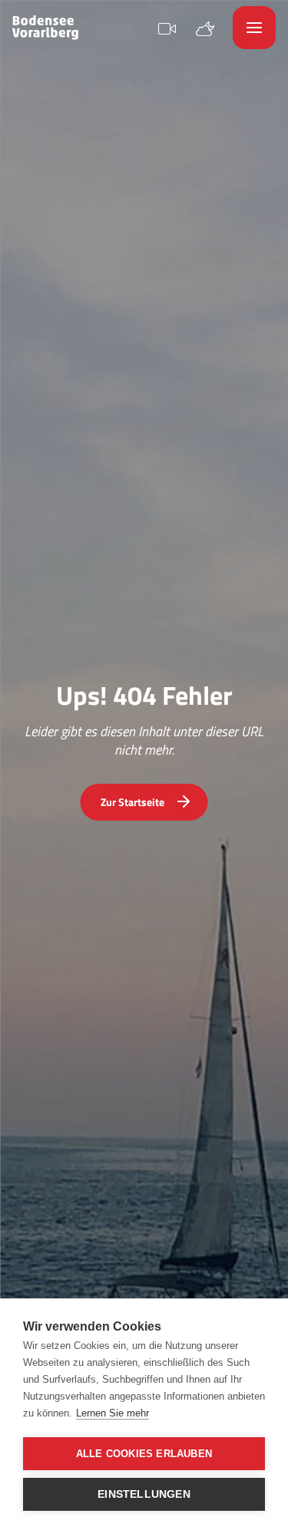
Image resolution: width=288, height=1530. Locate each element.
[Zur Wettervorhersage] (205, 27)
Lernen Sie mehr (112, 1413)
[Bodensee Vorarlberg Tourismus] (45, 27)
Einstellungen (144, 1494)
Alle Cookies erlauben (144, 1453)
